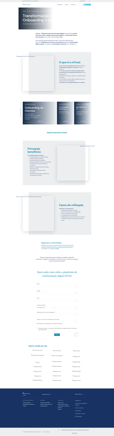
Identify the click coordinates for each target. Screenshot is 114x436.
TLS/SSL (24, 406)
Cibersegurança (43, 406)
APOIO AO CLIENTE (79, 407)
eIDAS (57, 248)
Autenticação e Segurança (28, 404)
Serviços (28, 11)
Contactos (78, 400)
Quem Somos (61, 402)
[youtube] (75, 1)
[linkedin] (72, 1)
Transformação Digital (35, 11)
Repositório (78, 410)
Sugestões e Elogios (80, 413)
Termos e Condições (46, 431)
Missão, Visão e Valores (63, 404)
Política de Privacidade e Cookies (81, 404)
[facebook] (70, 1)
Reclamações (78, 416)
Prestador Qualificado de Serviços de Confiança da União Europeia (56, 247)
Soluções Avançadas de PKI (46, 404)
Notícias (59, 409)
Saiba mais (40, 121)
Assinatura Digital (27, 402)
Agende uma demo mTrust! (57, 132)
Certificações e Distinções (63, 406)
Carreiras (60, 407)
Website (24, 11)
